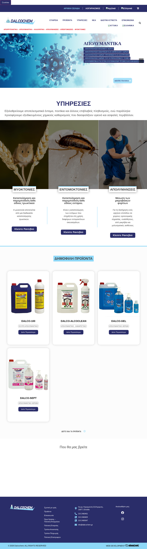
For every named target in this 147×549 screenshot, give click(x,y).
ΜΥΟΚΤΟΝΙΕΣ (24, 189)
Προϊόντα (67, 20)
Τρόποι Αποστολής (51, 529)
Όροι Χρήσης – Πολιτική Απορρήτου (52, 520)
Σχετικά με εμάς (50, 508)
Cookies (5, 2)
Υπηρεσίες (82, 20)
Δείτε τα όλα (121, 81)
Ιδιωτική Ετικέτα (109, 20)
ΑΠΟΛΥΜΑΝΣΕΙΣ (122, 189)
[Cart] (138, 8)
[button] (140, 23)
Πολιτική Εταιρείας (51, 525)
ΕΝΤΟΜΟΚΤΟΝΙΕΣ (73, 189)
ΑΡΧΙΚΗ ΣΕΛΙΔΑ (72, 8)
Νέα (94, 20)
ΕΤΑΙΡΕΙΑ (53, 20)
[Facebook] (123, 512)
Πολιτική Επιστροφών (52, 537)
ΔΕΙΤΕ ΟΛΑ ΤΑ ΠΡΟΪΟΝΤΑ (71, 431)
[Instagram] (123, 519)
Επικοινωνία (128, 20)
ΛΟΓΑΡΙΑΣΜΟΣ (92, 8)
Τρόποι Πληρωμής (51, 533)
